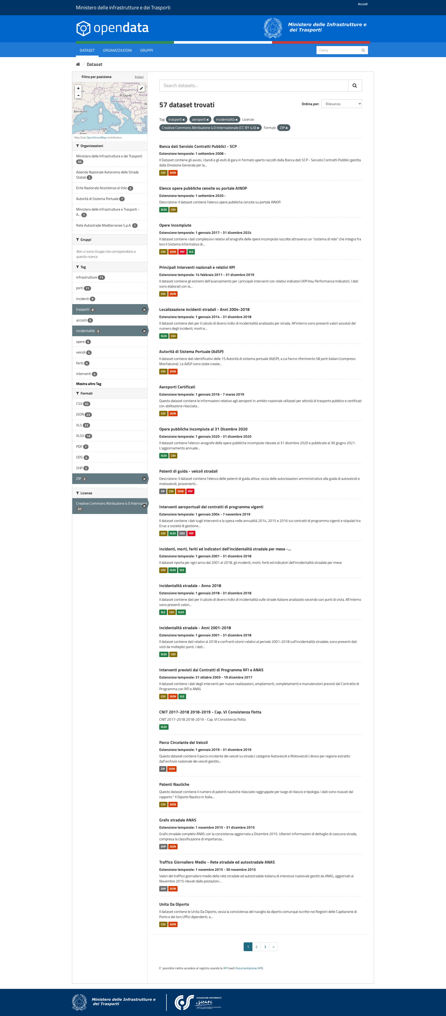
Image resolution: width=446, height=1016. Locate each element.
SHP (163, 846)
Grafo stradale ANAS (177, 820)
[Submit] (363, 50)
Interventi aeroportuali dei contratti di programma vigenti (211, 507)
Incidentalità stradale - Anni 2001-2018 (195, 628)
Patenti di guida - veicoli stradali (188, 471)
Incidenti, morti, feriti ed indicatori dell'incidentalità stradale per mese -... (225, 549)
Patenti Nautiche (174, 784)
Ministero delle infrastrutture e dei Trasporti (123, 7)
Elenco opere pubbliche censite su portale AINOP (203, 188)
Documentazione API (248, 968)
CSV (163, 173)
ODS (182, 533)
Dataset (87, 50)
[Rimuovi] (183, 120)
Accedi (363, 3)
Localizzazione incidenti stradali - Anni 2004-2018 (204, 309)
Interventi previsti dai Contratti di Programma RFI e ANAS (211, 670)
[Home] (78, 64)
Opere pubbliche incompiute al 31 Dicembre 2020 (203, 429)
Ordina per (310, 103)
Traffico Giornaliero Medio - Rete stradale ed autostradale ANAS (217, 862)
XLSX (164, 209)
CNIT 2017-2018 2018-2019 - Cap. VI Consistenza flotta (210, 712)
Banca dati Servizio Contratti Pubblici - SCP (198, 146)
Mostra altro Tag (88, 383)
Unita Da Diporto (174, 904)
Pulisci (139, 76)
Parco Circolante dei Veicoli (183, 742)
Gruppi (146, 50)
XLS (191, 252)
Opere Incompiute (175, 225)
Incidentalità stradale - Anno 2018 (190, 585)
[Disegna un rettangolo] (141, 88)
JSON (173, 173)
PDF (182, 252)
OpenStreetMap (96, 137)
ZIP (163, 491)
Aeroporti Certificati (177, 387)
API (225, 968)
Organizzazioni (117, 50)
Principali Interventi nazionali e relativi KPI (197, 267)
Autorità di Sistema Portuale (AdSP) (191, 351)
